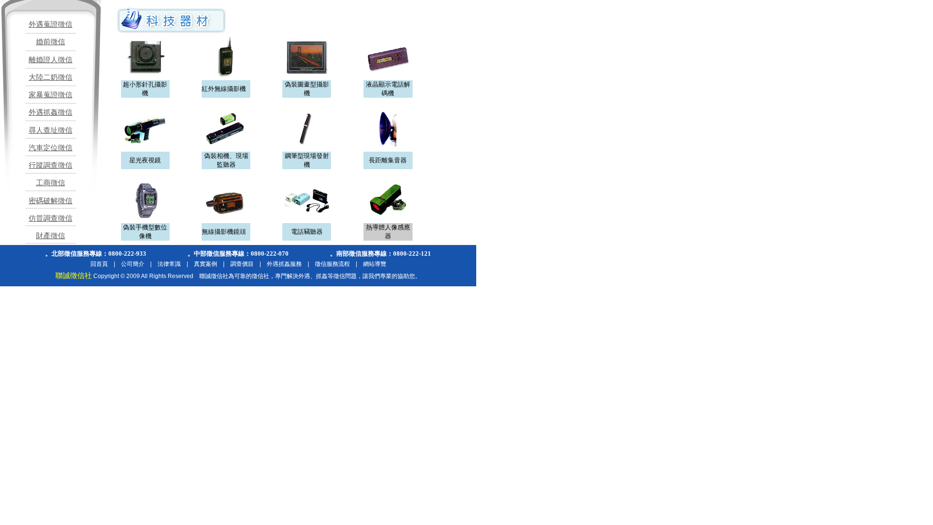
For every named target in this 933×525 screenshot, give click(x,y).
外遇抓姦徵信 (50, 112)
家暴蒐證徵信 (50, 95)
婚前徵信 (50, 42)
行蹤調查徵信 (50, 165)
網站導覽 (374, 264)
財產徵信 (50, 236)
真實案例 (205, 264)
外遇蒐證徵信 (50, 24)
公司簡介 (132, 264)
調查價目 (242, 264)
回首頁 (99, 264)
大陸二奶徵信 (50, 77)
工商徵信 (50, 183)
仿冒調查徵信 (50, 218)
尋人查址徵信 (50, 130)
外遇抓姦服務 (284, 264)
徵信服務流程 (332, 264)
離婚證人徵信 (50, 60)
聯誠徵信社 (73, 275)
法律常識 (169, 264)
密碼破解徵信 (50, 201)
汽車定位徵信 (50, 148)
